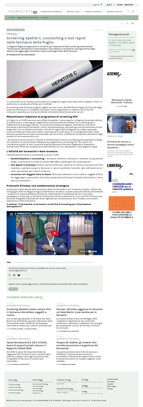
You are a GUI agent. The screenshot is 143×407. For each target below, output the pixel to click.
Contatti (110, 384)
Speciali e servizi (114, 11)
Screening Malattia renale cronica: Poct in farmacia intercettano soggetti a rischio (29, 312)
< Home (11, 18)
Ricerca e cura (73, 11)
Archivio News (112, 379)
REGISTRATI (129, 5)
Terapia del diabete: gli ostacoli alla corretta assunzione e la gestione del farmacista (77, 345)
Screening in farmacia (15, 30)
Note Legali (111, 386)
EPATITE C (90, 262)
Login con (96, 5)
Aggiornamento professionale (28, 18)
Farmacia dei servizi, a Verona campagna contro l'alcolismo (120, 144)
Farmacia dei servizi (121, 115)
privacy (119, 58)
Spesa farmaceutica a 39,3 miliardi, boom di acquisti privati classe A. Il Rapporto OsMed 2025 (27, 345)
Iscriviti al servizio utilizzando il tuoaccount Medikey (121, 50)
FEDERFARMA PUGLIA (76, 262)
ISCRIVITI (13, 289)
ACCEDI (119, 5)
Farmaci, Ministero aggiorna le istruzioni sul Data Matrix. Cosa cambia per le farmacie (79, 312)
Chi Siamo (111, 382)
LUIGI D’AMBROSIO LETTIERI (22, 262)
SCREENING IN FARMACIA (44, 262)
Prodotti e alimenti (93, 11)
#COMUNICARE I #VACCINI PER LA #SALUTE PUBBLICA (121, 215)
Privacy (110, 389)
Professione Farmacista (51, 11)
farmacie (44, 18)
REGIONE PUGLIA (61, 262)
